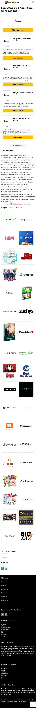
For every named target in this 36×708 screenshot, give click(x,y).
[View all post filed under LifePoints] (10, 444)
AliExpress (4, 626)
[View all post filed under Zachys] (26, 311)
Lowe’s (3, 631)
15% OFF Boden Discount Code (23, 93)
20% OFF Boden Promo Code (22, 67)
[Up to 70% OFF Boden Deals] (7, 121)
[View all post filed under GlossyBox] (10, 408)
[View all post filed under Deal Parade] (10, 293)
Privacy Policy (5, 702)
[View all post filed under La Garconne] (26, 481)
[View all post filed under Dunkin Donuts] (10, 238)
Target (3, 636)
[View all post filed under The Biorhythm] (10, 311)
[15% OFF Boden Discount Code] (7, 95)
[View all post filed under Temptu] (26, 499)
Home (3, 582)
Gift (2, 677)
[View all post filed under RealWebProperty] (26, 389)
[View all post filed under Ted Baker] (10, 220)
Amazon (3, 624)
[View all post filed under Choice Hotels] (10, 463)
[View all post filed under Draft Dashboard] (26, 238)
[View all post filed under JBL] (10, 426)
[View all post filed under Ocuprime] (10, 256)
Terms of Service (17, 702)
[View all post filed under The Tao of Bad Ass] (10, 371)
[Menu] (2, 2)
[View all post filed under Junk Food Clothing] (26, 408)
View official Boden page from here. (18, 204)
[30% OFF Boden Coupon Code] (7, 41)
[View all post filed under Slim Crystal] (10, 499)
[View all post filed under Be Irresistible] (10, 332)
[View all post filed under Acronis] (26, 275)
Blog (2, 593)
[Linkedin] (6, 568)
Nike (2, 633)
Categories (4, 589)
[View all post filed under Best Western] (26, 371)
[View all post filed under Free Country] (26, 426)
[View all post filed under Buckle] (26, 332)
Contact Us (4, 600)
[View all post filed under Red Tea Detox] (10, 481)
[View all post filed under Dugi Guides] (26, 517)
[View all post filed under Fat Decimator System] (10, 275)
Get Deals (18, 137)
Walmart (3, 635)
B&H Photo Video (6, 628)
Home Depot (5, 629)
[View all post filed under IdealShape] (10, 536)
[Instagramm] (2, 568)
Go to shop (19, 30)
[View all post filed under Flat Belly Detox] (26, 293)
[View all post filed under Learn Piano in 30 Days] (10, 517)
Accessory (4, 668)
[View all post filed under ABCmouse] (26, 220)
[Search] (33, 2)
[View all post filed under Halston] (10, 353)
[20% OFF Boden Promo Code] (7, 68)
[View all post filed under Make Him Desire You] (26, 256)
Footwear (4, 675)
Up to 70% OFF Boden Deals (21, 119)
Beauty (3, 670)
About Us (4, 596)
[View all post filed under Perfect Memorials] (26, 353)
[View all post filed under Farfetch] (10, 389)
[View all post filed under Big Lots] (26, 536)
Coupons (4, 585)
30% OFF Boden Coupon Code (23, 39)
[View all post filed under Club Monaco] (26, 463)
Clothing (3, 672)
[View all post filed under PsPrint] (26, 444)
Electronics (4, 674)
